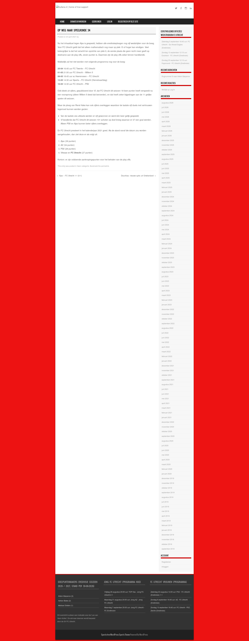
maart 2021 (166, 408)
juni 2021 (165, 394)
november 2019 (168, 483)
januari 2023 (167, 304)
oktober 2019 (167, 488)
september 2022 (168, 323)
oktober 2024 (167, 206)
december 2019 (168, 478)
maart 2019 (166, 520)
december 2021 (168, 365)
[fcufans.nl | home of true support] (72, 6)
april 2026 (166, 121)
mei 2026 (165, 117)
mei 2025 (165, 173)
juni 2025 (165, 168)
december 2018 (168, 534)
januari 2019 (167, 530)
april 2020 (166, 459)
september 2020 (168, 436)
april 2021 (166, 403)
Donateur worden (78, 21)
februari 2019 (167, 525)
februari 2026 (167, 131)
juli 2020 (165, 445)
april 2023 (166, 290)
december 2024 (168, 196)
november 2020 (168, 426)
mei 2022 (165, 342)
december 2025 (168, 140)
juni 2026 (165, 112)
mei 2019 (165, 511)
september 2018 (168, 548)
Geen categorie (83, 166)
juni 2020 (165, 450)
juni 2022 (165, 337)
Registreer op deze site (128, 21)
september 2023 (168, 267)
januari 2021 (167, 417)
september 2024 (168, 210)
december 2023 (168, 253)
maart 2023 (166, 295)
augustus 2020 (167, 441)
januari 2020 (167, 473)
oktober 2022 (167, 318)
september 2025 (168, 154)
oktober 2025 (167, 149)
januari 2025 (167, 192)
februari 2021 (167, 412)
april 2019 (166, 516)
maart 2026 (166, 126)
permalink (105, 166)
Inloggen (165, 566)
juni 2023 (165, 281)
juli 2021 (165, 389)
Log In (109, 21)
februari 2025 (167, 187)
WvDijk (164, 89)
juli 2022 (165, 333)
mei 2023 (165, 286)
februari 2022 (167, 356)
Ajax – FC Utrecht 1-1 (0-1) (69, 175)
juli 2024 (165, 220)
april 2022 (166, 347)
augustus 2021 (167, 384)
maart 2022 (166, 351)
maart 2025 (166, 182)
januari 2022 (167, 361)
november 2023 (168, 257)
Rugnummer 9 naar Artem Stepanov (176, 76)
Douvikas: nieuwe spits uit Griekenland (138, 175)
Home (62, 21)
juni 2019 (165, 506)
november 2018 (168, 539)
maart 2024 (166, 239)
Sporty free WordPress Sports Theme (115, 634)
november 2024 (168, 201)
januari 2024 (167, 248)
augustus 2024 (167, 215)
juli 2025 (165, 164)
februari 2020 (167, 469)
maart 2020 (166, 464)
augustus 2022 (167, 328)
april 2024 (166, 234)
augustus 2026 (167, 102)
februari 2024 (167, 243)
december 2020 (168, 422)
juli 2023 (165, 276)
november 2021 (168, 370)
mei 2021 (165, 398)
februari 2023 (167, 300)
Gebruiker (96, 21)
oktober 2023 (167, 262)
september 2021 (168, 379)
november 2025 (168, 145)
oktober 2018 (167, 544)
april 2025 (166, 177)
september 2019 (168, 492)
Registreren (166, 562)
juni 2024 (165, 224)
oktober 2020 (167, 431)
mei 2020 (165, 455)
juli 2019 (165, 502)
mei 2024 (165, 229)
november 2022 (168, 314)
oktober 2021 (167, 375)
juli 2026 (165, 107)
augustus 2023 (167, 271)
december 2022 (168, 309)
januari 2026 (167, 135)
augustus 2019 (167, 497)
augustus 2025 (167, 159)
